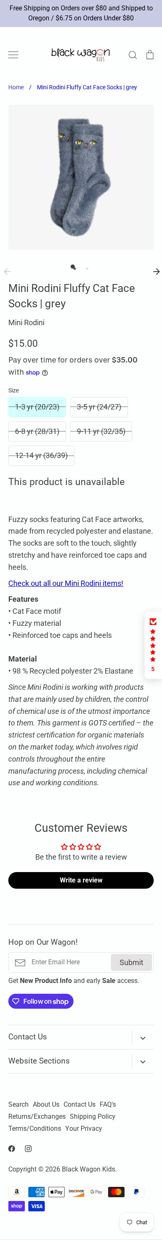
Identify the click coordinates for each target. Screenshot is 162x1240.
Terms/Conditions (34, 1128)
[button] (153, 645)
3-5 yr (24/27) (99, 406)
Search (18, 1104)
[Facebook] (11, 1148)
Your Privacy (83, 1128)
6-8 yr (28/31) (37, 431)
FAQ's (108, 1104)
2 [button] (85, 267)
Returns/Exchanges (37, 1116)
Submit (131, 962)
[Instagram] (28, 1148)
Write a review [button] (81, 880)
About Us (46, 1104)
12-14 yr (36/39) (41, 455)
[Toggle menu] (13, 55)
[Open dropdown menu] (143, 1037)
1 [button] (73, 267)
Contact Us (80, 1104)
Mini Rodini (26, 322)
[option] (81, 177)
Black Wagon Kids (88, 1169)
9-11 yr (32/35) (101, 431)
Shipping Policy (92, 1116)
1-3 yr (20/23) (37, 406)
